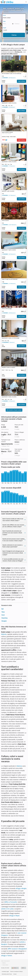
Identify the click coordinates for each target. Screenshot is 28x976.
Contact (15, 974)
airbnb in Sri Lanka (7, 909)
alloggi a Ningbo (21, 888)
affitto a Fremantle (11, 902)
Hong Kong (4, 618)
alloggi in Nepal (14, 916)
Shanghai (4, 621)
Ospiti (4, 27)
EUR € (23, 967)
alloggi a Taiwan (6, 955)
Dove (4, 15)
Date (4, 21)
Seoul (3, 615)
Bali (2, 609)
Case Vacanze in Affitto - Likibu (7, 1)
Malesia (3, 634)
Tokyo (3, 612)
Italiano (15, 967)
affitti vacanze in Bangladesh (17, 949)
